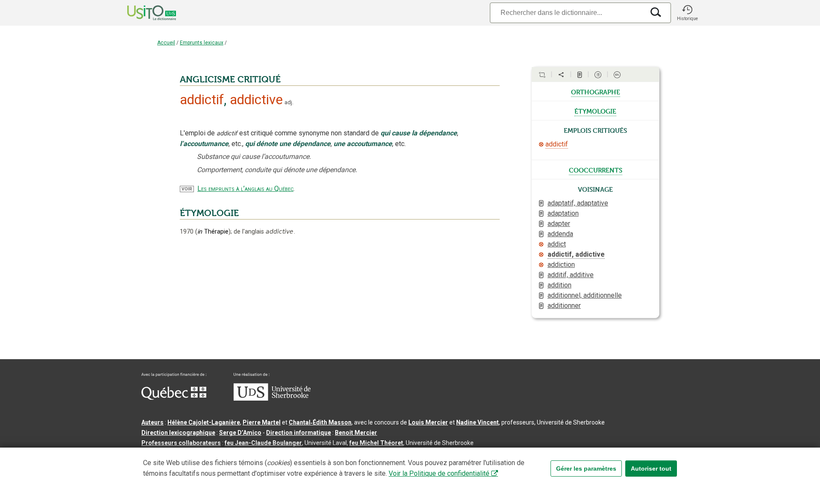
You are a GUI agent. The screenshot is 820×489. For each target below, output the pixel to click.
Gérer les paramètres (586, 468)
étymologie (595, 110)
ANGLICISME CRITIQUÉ (230, 79)
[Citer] (542, 74)
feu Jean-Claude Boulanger (263, 442)
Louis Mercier (428, 422)
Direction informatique (298, 432)
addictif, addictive (576, 254)
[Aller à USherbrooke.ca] (272, 398)
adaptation (563, 213)
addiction (561, 265)
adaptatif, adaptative (578, 203)
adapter (559, 224)
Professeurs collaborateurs (181, 442)
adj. (288, 102)
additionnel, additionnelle (585, 295)
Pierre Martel (262, 422)
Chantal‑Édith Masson (320, 422)
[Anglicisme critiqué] (541, 144)
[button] (687, 13)
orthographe (595, 91)
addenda (560, 234)
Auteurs (152, 422)
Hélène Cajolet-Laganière (203, 422)
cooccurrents (595, 169)
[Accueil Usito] (142, 13)
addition (559, 285)
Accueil (166, 43)
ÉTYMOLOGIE (209, 213)
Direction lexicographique (178, 432)
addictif (556, 144)
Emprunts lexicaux (201, 43)
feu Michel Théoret (376, 442)
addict (557, 244)
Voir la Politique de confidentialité (439, 473)
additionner (564, 306)
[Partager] (561, 74)
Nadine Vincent (477, 422)
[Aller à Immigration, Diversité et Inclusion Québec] (173, 397)
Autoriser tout (651, 468)
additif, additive (571, 275)
